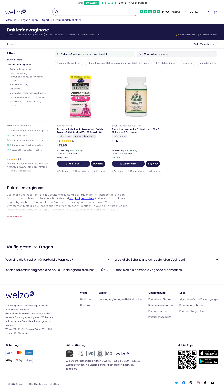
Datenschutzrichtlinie (191, 305)
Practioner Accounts (159, 317)
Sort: (203, 44)
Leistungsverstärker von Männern (28, 97)
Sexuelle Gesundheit (21, 69)
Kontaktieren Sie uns (159, 299)
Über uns (85, 305)
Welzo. (23, 384)
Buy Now (98, 163)
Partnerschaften (157, 311)
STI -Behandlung (19, 84)
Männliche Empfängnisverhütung (28, 93)
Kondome (15, 88)
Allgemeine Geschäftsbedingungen (199, 299)
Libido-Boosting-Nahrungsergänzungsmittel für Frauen (26, 77)
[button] (13, 20)
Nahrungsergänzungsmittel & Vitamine (120, 299)
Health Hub (86, 299)
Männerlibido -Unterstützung (25, 101)
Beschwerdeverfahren (160, 305)
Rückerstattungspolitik (191, 311)
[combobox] (95, 12)
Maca (13, 105)
